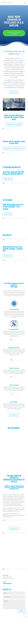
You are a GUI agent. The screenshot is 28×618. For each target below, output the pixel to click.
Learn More (7, 179)
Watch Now (7, 256)
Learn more (14, 528)
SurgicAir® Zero (11, 85)
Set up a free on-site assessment (14, 148)
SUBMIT (21, 611)
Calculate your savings (14, 124)
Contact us (14, 92)
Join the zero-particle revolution (14, 33)
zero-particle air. (7, 84)
